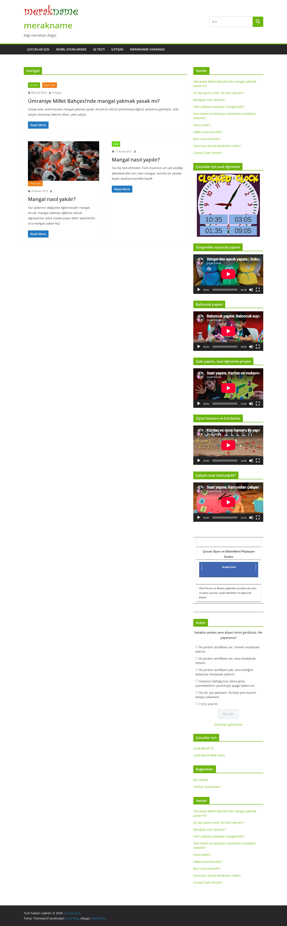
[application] (228, 274)
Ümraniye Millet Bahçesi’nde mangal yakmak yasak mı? (94, 100)
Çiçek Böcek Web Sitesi (209, 755)
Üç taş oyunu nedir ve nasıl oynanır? (218, 93)
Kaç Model (200, 780)
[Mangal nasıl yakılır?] (63, 161)
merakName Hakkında (147, 49)
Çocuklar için (38, 49)
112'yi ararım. (208, 704)
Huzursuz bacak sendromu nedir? (217, 146)
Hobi (115, 144)
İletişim (117, 49)
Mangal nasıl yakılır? (52, 199)
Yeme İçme (49, 85)
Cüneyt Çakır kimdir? (207, 153)
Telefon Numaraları (207, 787)
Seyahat (34, 85)
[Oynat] (199, 290)
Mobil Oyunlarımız (71, 49)
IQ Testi (99, 49)
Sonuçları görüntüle (228, 725)
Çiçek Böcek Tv (203, 748)
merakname (48, 25)
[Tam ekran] (258, 290)
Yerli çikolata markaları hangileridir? (218, 107)
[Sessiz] (251, 290)
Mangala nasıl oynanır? (209, 100)
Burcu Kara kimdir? (206, 139)
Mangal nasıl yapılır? (136, 159)
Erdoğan (57, 92)
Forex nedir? (202, 125)
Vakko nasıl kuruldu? (207, 132)
